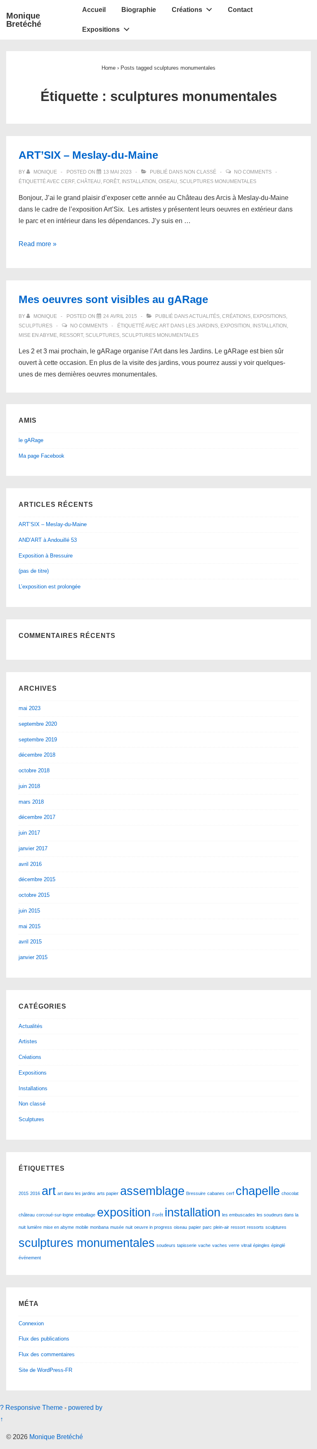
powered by (85, 1407)
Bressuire (196, 1193)
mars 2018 (31, 802)
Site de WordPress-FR (45, 1370)
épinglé (278, 1245)
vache (204, 1245)
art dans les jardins (188, 326)
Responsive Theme (34, 1407)
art (49, 1190)
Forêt (111, 181)
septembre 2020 (38, 724)
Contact (240, 9)
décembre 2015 (37, 879)
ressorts (255, 1227)
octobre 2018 (34, 770)
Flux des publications (44, 1339)
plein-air (221, 1227)
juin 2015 (29, 911)
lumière (34, 1227)
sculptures (102, 335)
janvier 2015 (33, 957)
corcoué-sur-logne (54, 1214)
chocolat (290, 1193)
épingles (261, 1245)
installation (139, 181)
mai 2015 (29, 926)
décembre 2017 (37, 817)
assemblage (152, 1190)
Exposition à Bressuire (46, 556)
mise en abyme (38, 335)
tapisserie (186, 1245)
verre (234, 1245)
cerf (67, 181)
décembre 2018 (37, 755)
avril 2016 (30, 864)
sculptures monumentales (218, 181)
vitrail (246, 1245)
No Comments (253, 172)
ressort (71, 335)
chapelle (258, 1190)
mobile (82, 1227)
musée (117, 1227)
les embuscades (238, 1214)
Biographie (138, 9)
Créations (187, 9)
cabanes (216, 1193)
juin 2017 (29, 833)
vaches (219, 1245)
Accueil (94, 9)
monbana (99, 1227)
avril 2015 (30, 942)
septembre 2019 (38, 739)
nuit (128, 1227)
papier (195, 1227)
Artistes (28, 1041)
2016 (35, 1193)
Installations (33, 1088)
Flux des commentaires (47, 1354)
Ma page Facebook (41, 456)
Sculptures (35, 326)
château (89, 181)
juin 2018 (29, 786)
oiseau (167, 181)
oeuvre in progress (153, 1227)
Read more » (38, 243)
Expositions (101, 29)
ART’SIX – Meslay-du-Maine (88, 155)
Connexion (31, 1323)
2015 (23, 1193)
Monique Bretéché (23, 19)
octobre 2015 (34, 895)
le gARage (31, 440)
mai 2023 (29, 708)
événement (30, 1257)
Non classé (200, 172)
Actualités (204, 316)
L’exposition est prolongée (49, 586)
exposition (235, 326)
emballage (85, 1214)
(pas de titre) (34, 571)
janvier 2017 (33, 848)
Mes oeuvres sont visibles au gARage (113, 299)
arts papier (107, 1193)
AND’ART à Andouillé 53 (48, 540)
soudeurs (165, 1245)
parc (207, 1227)
